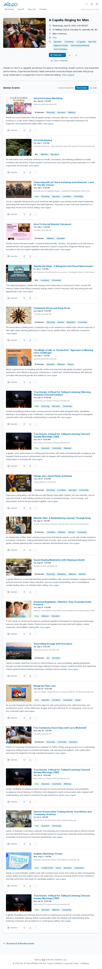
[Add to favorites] (69, 55)
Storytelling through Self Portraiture (53, 643)
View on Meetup (60, 61)
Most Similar (82, 88)
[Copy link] (76, 55)
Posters (43, 9)
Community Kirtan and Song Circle (52, 308)
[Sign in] (97, 4)
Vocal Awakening (43, 140)
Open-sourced (87, 9)
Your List (32, 9)
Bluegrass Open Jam (45, 686)
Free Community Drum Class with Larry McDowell (60, 727)
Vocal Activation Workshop (48, 98)
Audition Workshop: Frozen (48, 853)
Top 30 (21, 9)
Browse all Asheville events (20, 943)
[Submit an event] (87, 4)
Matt (97, 9)
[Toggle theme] (92, 4)
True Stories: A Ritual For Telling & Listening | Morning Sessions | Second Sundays (62, 393)
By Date (93, 88)
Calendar (57, 55)
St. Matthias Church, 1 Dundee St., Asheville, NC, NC (75, 29)
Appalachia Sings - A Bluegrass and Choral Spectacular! (63, 266)
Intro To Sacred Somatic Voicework (52, 224)
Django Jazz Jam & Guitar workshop (53, 476)
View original (68, 75)
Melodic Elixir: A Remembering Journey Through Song (62, 518)
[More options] (36, 130)
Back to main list (66, 88)
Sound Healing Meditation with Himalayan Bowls (59, 560)
